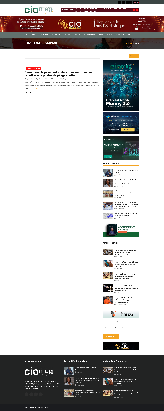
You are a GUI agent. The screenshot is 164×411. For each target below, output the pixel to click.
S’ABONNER (27, 2)
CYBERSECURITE (56, 34)
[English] (134, 2)
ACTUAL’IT (34, 34)
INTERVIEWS (76, 34)
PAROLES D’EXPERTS (89, 34)
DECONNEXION (35, 2)
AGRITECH (67, 34)
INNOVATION (44, 34)
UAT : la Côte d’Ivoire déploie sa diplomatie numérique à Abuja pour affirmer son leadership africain (126, 204)
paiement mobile (57, 79)
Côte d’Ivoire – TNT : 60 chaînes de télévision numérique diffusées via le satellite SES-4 (126, 288)
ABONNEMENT (120, 34)
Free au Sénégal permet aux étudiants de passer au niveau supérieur (99, 8)
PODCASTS (101, 34)
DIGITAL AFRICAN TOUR (74, 2)
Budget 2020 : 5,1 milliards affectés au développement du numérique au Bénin (124, 300)
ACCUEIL (27, 34)
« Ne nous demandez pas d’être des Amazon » (126, 171)
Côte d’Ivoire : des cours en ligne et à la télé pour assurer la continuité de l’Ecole (125, 252)
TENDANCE (37, 68)
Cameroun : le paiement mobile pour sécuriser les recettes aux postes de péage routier (59, 74)
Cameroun (42, 79)
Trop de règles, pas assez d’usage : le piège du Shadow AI (126, 214)
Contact (130, 34)
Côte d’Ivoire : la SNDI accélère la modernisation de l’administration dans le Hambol (125, 193)
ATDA (93, 2)
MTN (51, 79)
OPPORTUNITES (54, 2)
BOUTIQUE (110, 34)
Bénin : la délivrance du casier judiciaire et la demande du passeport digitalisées (124, 276)
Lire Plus (35, 88)
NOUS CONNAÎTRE (44, 2)
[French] (137, 2)
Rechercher (134, 56)
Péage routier (66, 79)
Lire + (27, 92)
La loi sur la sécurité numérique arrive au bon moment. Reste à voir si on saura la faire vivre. (126, 182)
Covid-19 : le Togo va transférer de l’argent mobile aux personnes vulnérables (126, 264)
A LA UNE (29, 68)
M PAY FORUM (63, 2)
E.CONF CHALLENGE (86, 2)
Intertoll (47, 79)
